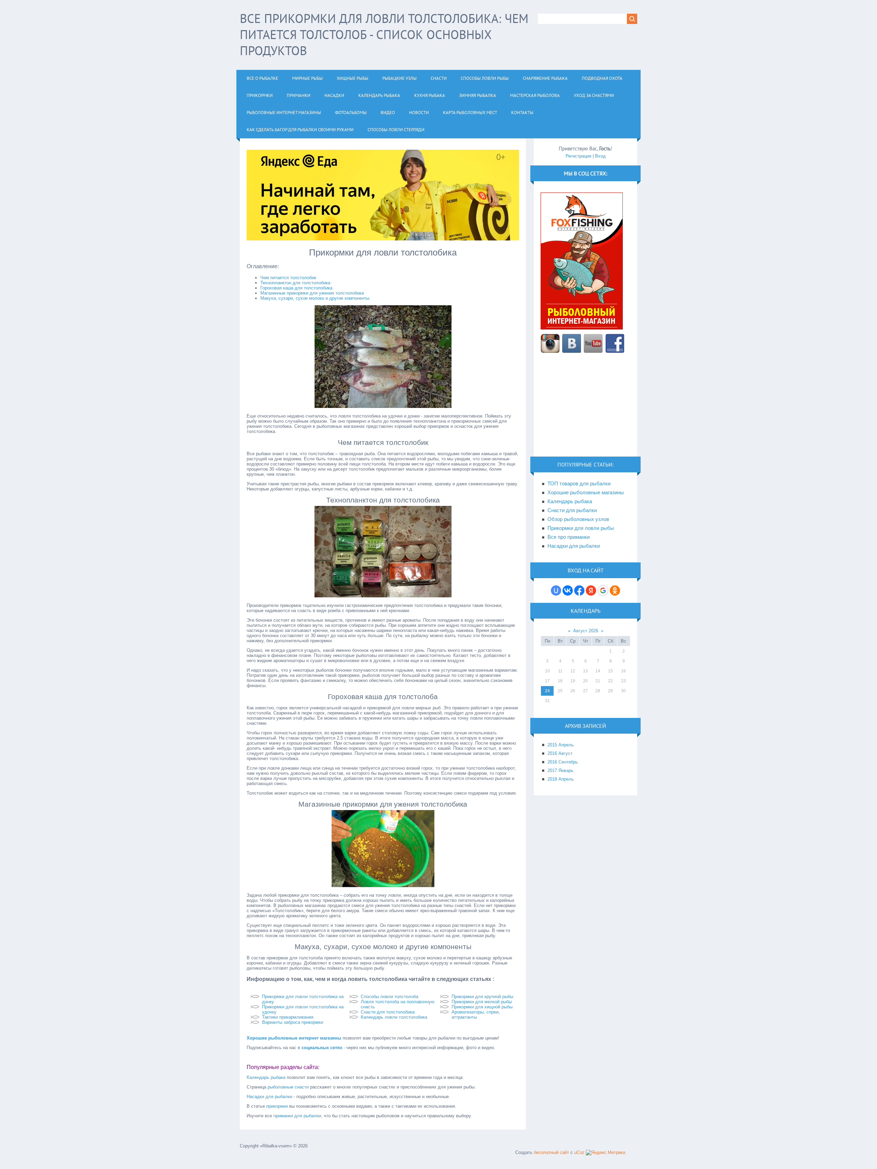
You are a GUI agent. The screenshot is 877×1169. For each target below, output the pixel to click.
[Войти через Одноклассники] (615, 590)
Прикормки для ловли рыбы (580, 528)
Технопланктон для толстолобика (295, 282)
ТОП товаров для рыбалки (578, 483)
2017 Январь (560, 770)
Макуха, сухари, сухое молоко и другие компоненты (314, 298)
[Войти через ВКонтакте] (568, 590)
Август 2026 (585, 630)
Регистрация (578, 156)
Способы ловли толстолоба (389, 996)
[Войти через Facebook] (579, 590)
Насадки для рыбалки (269, 1096)
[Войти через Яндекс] (591, 590)
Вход (600, 156)
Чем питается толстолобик (288, 277)
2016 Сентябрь (562, 761)
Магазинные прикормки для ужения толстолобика (312, 293)
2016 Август (559, 753)
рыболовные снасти (288, 1087)
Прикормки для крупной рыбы (482, 996)
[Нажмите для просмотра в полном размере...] (383, 406)
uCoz (579, 1152)
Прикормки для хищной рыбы (482, 1006)
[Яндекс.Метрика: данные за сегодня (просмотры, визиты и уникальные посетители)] (605, 1152)
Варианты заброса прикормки (292, 1022)
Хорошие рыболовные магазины (585, 492)
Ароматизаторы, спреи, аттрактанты (476, 1014)
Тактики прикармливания (287, 1017)
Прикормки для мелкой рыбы (482, 1001)
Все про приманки (568, 537)
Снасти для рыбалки (572, 510)
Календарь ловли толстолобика (394, 1017)
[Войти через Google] (602, 590)
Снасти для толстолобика (388, 1012)
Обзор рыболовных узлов (578, 519)
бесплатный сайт (551, 1152)
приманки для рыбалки (297, 1115)
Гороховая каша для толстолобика (296, 287)
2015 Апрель (560, 744)
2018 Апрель (560, 779)
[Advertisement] (585, 408)
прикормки (277, 1106)
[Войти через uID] (556, 590)
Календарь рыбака (266, 1077)
